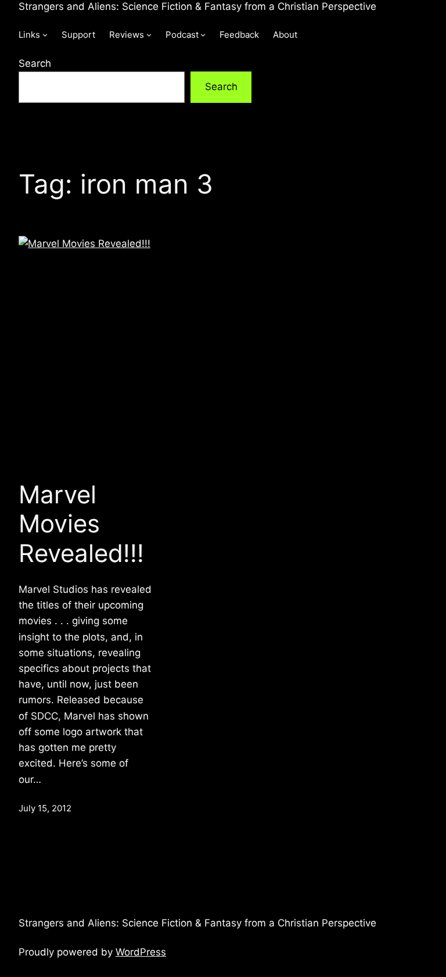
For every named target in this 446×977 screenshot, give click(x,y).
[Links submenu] (45, 34)
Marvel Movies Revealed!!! (81, 524)
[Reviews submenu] (149, 34)
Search (35, 63)
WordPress (141, 952)
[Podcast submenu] (203, 34)
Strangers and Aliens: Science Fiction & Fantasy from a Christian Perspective (197, 6)
